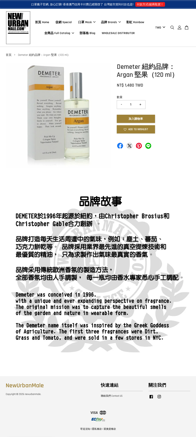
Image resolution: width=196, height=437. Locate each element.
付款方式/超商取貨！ (150, 4)
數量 (119, 97)
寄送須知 (85, 429)
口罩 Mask (85, 22)
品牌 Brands (109, 22)
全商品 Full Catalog (57, 33)
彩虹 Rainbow (135, 22)
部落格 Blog (87, 33)
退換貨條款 (110, 429)
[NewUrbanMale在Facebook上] (151, 398)
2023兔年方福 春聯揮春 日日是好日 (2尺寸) (35, 428)
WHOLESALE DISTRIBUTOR (118, 33)
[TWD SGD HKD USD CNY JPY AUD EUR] (159, 28)
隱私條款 (97, 429)
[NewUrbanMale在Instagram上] (159, 398)
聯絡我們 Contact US (111, 395)
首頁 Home (42, 22)
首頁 (8, 55)
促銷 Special (64, 22)
